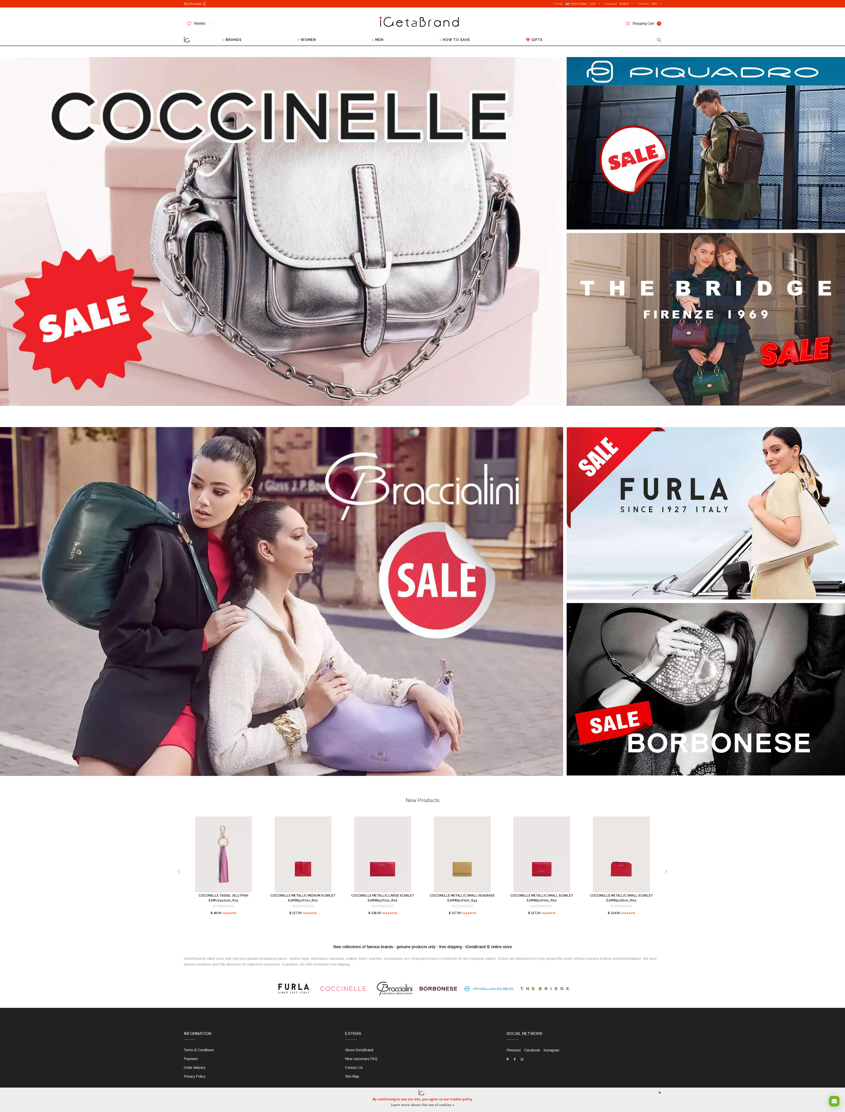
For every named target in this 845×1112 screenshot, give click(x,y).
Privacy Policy (194, 1076)
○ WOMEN (306, 40)
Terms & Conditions (199, 1050)
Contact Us (354, 1067)
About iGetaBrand (359, 1050)
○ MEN (378, 40)
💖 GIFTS (534, 40)
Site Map (352, 1076)
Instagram (551, 1050)
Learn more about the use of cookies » (422, 1105)
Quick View (223, 856)
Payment (191, 1059)
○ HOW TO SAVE (454, 40)
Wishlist (202, 23)
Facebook (532, 1050)
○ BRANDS (232, 40)
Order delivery (194, 1067)
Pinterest (514, 1050)
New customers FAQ (361, 1059)
